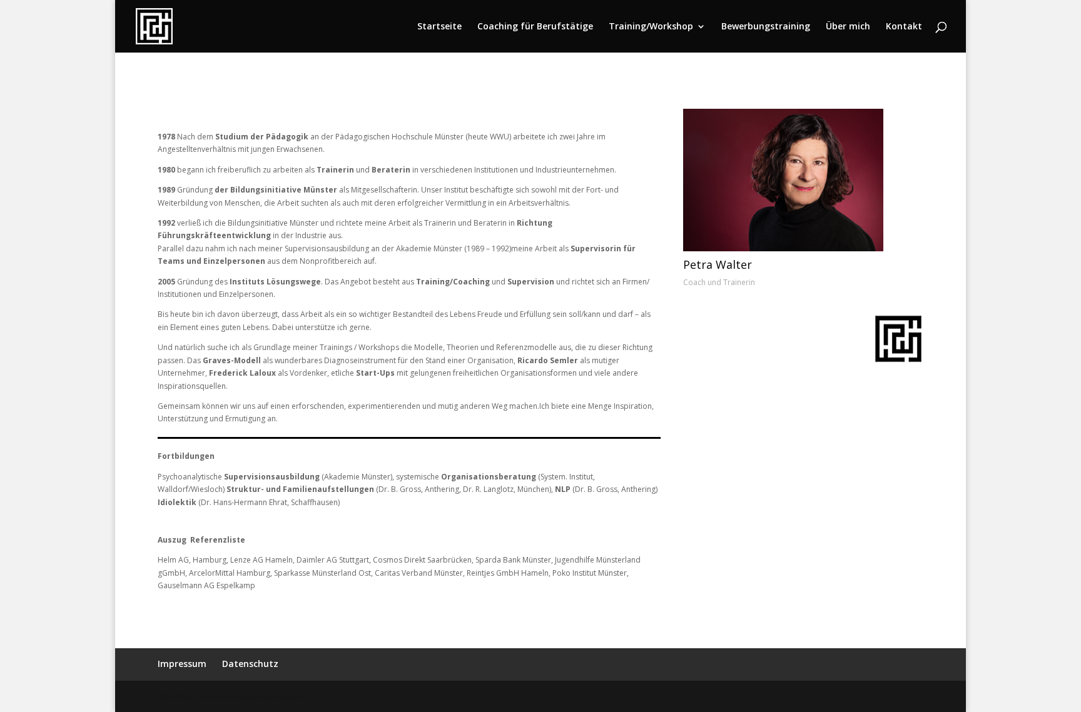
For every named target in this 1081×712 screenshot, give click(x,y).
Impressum (182, 663)
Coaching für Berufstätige (535, 27)
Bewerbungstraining (765, 27)
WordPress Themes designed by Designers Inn (238, 696)
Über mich (848, 27)
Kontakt (904, 27)
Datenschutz (250, 663)
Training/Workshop (651, 27)
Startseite (439, 27)
